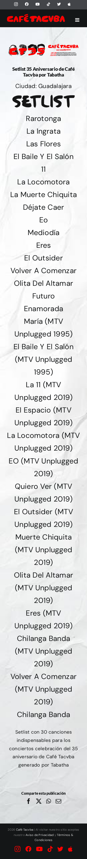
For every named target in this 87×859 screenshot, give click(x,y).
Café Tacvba (24, 830)
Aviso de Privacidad (40, 835)
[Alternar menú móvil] (77, 20)
